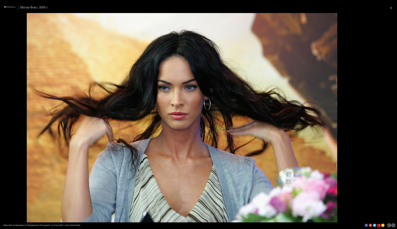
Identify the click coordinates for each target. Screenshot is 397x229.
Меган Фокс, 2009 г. (34, 7)
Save (379, 225)
